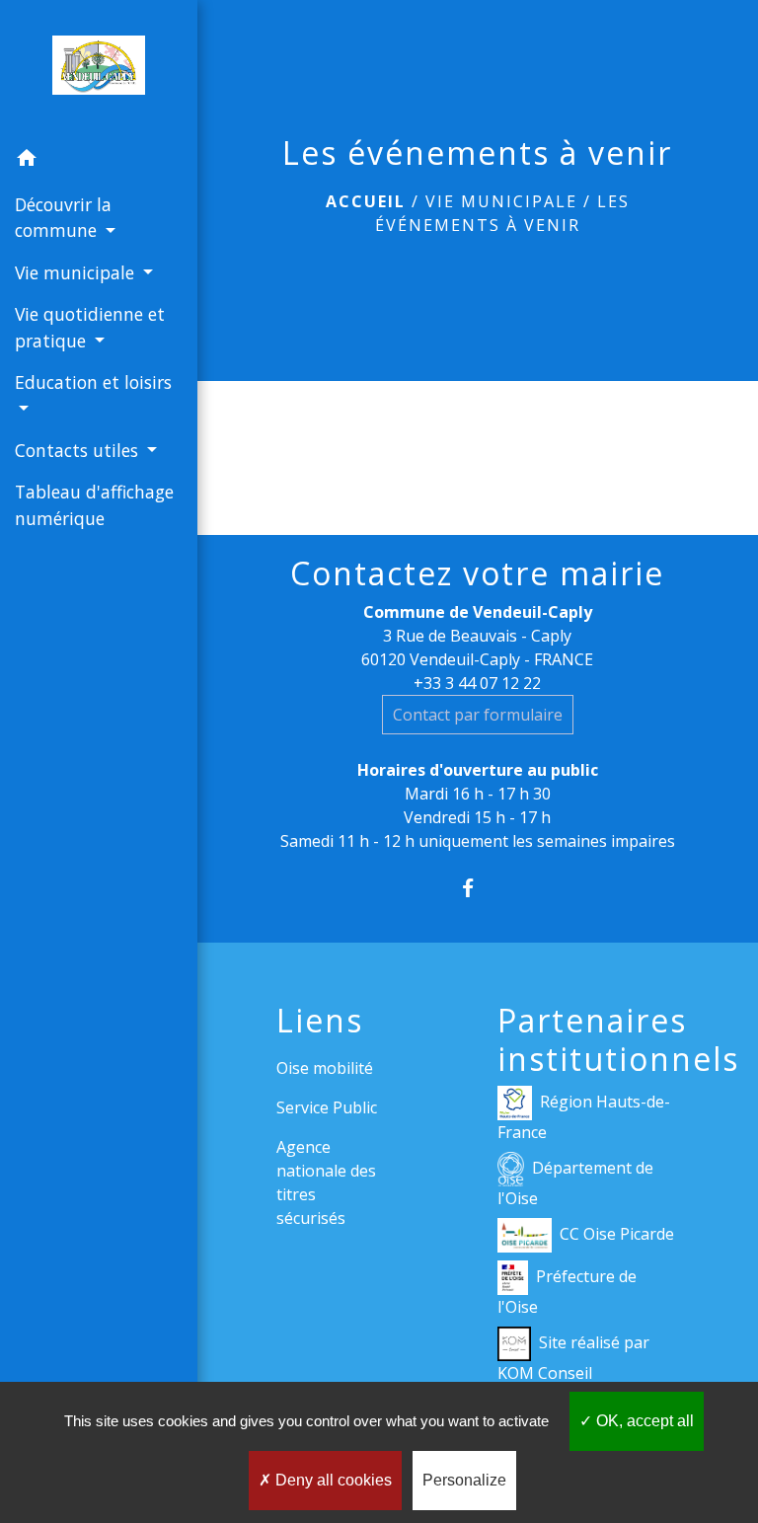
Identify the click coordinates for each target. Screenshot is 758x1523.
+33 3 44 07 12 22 (477, 683)
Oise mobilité (324, 1068)
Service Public (326, 1107)
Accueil (366, 201)
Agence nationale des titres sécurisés (326, 1182)
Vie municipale (501, 201)
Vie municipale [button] (77, 272)
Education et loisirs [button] (93, 382)
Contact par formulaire (478, 714)
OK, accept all (643, 1420)
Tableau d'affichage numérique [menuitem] (94, 504)
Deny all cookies (331, 1480)
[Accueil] (98, 69)
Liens (319, 1020)
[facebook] (477, 888)
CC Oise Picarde (617, 1234)
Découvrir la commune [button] (63, 217)
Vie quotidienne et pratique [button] (90, 326)
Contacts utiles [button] (79, 450)
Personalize (464, 1480)
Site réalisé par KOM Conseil (573, 1358)
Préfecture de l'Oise (567, 1291)
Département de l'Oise (575, 1183)
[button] (99, 161)
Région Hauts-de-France (583, 1117)
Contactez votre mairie (477, 573)
